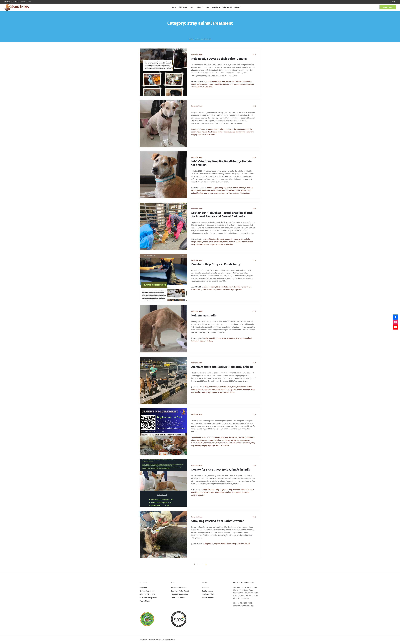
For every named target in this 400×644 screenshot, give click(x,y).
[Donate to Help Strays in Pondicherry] (163, 277)
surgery (251, 84)
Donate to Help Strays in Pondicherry (215, 264)
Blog (219, 81)
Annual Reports (208, 598)
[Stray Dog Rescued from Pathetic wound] (163, 534)
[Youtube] (394, 1)
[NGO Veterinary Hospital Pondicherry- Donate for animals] (163, 174)
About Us (205, 588)
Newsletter (218, 84)
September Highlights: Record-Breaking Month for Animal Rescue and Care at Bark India (222, 214)
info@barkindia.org (11, 1)
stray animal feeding (224, 390)
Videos (232, 392)
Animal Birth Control (147, 594)
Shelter (220, 132)
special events (229, 132)
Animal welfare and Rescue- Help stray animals (222, 367)
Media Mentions (208, 594)
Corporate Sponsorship (179, 594)
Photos (225, 242)
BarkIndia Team (196, 55)
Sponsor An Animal (178, 598)
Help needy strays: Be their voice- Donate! (219, 58)
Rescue (226, 84)
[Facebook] (390, 1)
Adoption (143, 588)
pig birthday (235, 440)
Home (191, 39)
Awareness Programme (148, 598)
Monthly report (202, 84)
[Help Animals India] (163, 328)
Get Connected (207, 591)
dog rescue (226, 81)
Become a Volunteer (178, 588)
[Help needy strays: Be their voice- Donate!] (163, 72)
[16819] (163, 431)
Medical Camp (145, 601)
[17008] (163, 123)
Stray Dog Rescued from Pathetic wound (217, 521)
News (211, 84)
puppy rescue (246, 440)
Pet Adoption (216, 190)
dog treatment (237, 81)
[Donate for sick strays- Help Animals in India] (163, 483)
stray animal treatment (238, 84)
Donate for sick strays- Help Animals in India (220, 469)
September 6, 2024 (198, 437)
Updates (198, 87)
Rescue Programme (147, 591)
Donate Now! (387, 7)
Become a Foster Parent (180, 591)
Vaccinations (207, 87)
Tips (193, 87)
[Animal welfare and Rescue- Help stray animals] (163, 380)
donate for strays (239, 188)
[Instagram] (392, 1)
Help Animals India (203, 315)
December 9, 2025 (198, 129)
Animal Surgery (211, 81)
